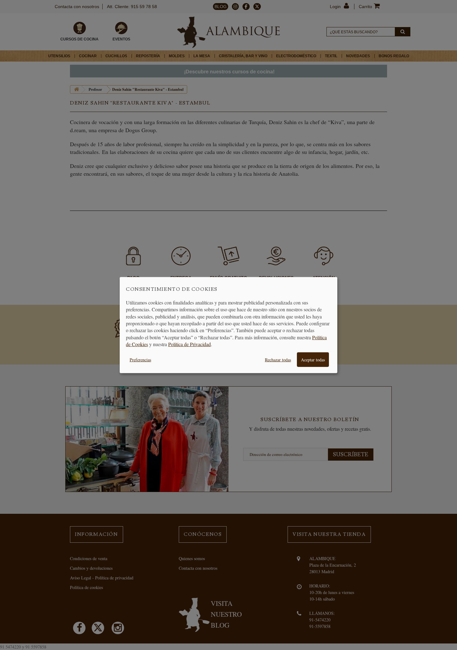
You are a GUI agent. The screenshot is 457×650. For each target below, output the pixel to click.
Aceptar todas (313, 359)
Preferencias (140, 359)
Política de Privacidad (189, 344)
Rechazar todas (278, 359)
